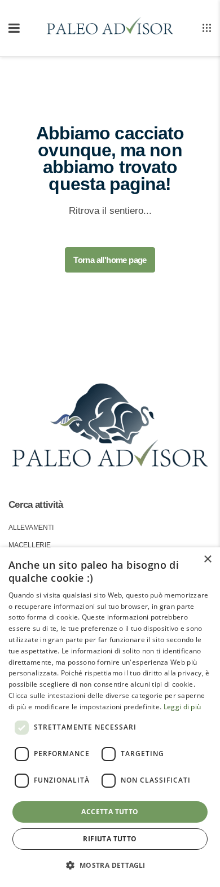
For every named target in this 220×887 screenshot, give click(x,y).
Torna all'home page (110, 260)
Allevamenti (30, 528)
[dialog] (110, 717)
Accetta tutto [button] (109, 811)
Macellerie (29, 545)
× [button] (207, 559)
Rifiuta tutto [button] (110, 839)
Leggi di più (182, 707)
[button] (109, 865)
